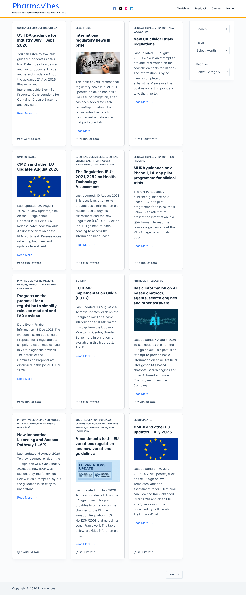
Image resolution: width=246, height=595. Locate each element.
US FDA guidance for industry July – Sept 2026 (36, 40)
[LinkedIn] (131, 8)
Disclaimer (183, 8)
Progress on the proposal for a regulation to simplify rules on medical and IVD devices (37, 305)
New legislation (103, 164)
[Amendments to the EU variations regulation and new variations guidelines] (98, 471)
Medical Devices (39, 284)
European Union (96, 427)
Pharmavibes (35, 5)
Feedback (201, 8)
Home (230, 8)
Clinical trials (143, 27)
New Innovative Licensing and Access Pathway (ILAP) (37, 439)
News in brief (84, 27)
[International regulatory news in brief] (98, 63)
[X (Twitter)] (120, 8)
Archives (199, 42)
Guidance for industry (32, 27)
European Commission (90, 156)
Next (173, 574)
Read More (24, 113)
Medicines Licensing (42, 423)
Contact (217, 8)
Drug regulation (87, 419)
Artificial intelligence (148, 280)
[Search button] (225, 29)
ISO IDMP (81, 280)
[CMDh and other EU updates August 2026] (39, 187)
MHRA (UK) (161, 27)
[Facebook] (114, 8)
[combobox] (208, 29)
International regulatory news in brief (93, 40)
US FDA (52, 27)
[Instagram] (126, 8)
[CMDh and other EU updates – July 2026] (156, 449)
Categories (201, 64)
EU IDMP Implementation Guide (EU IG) (96, 293)
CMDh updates (26, 156)
